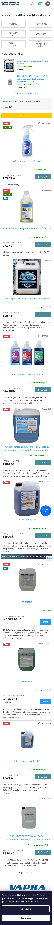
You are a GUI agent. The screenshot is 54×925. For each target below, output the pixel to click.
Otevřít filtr (27, 115)
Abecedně (7, 107)
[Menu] (47, 3)
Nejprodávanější (33, 101)
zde (36, 901)
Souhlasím (26, 918)
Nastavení (26, 908)
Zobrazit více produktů (25, 93)
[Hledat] (32, 3)
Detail (45, 622)
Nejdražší (19, 101)
